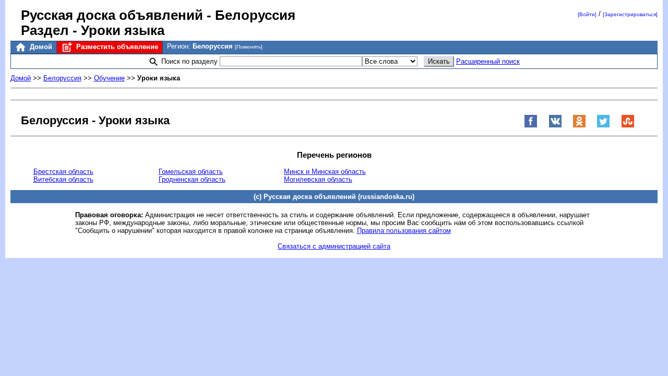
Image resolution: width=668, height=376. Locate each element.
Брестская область (63, 171)
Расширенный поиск (488, 61)
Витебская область (63, 179)
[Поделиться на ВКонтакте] (555, 125)
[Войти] (587, 14)
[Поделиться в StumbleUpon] (628, 125)
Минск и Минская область (325, 171)
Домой (40, 47)
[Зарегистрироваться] (630, 14)
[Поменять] (249, 47)
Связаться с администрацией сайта (334, 246)
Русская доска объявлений (112, 15)
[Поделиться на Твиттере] (603, 125)
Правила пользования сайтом (404, 230)
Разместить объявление (116, 47)
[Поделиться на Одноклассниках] (579, 125)
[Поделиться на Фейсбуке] (530, 125)
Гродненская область (192, 179)
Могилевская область (318, 179)
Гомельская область (191, 171)
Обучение (109, 78)
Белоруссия (62, 78)
